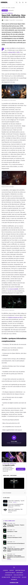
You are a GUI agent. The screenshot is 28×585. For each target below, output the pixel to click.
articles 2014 (11, 52)
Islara (7, 20)
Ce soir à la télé (16, 577)
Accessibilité (8, 575)
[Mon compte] (22, 2)
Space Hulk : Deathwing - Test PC (16, 500)
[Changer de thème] (19, 2)
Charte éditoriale (10, 572)
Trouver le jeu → (20, 469)
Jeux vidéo (8, 7)
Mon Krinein (19, 572)
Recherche (14, 579)
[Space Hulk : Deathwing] (14, 483)
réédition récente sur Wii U (15, 317)
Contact (11, 570)
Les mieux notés (6, 577)
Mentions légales (20, 570)
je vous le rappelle (13, 289)
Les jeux (24, 577)
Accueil (3, 7)
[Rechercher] (16, 2)
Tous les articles (18, 575)
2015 (18, 52)
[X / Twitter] (14, 567)
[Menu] (25, 2)
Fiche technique (7, 492)
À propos (5, 570)
